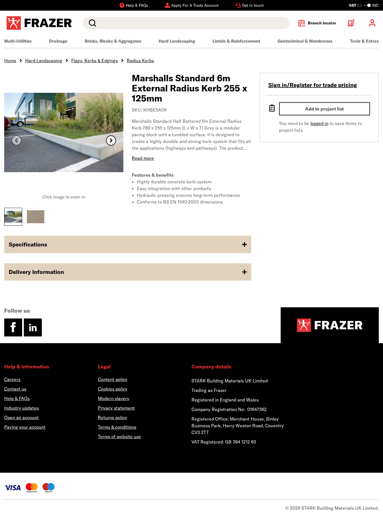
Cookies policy (112, 389)
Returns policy (112, 417)
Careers (12, 379)
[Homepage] (329, 325)
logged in (319, 123)
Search (91, 23)
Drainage (58, 41)
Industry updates (21, 408)
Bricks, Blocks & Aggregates (113, 41)
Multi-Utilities (18, 41)
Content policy (112, 379)
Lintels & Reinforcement (236, 41)
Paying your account (24, 427)
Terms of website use (119, 436)
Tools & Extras (364, 41)
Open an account (21, 417)
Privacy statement (116, 408)
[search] (186, 23)
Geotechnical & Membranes (305, 41)
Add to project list (324, 109)
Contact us (15, 389)
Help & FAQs (17, 398)
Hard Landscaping (177, 41)
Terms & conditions (117, 427)
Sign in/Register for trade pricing (312, 84)
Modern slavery (113, 398)
